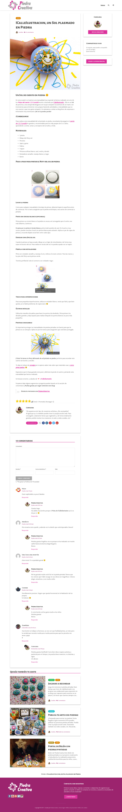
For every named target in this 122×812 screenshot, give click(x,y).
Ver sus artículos (31, 423)
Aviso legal (62, 807)
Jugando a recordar (59, 683)
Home (43, 774)
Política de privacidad (71, 807)
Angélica (25, 522)
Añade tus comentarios (64, 732)
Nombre (18, 469)
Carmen (25, 588)
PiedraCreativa (54, 807)
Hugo (24, 489)
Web (56, 469)
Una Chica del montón (30, 555)
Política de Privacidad (32, 482)
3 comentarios (61, 700)
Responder (25, 497)
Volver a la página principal (96, 61)
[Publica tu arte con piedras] (27, 721)
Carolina (20, 32)
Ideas (103, 5)
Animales (51, 680)
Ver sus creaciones (98, 32)
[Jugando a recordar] (27, 690)
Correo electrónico (40, 469)
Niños (18, 18)
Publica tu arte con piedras (63, 715)
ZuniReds (25, 625)
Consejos (51, 711)
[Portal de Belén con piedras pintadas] (27, 753)
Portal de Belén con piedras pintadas (59, 748)
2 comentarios (61, 763)
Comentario (19, 446)
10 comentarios (30, 32)
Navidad (51, 742)
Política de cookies (82, 807)
